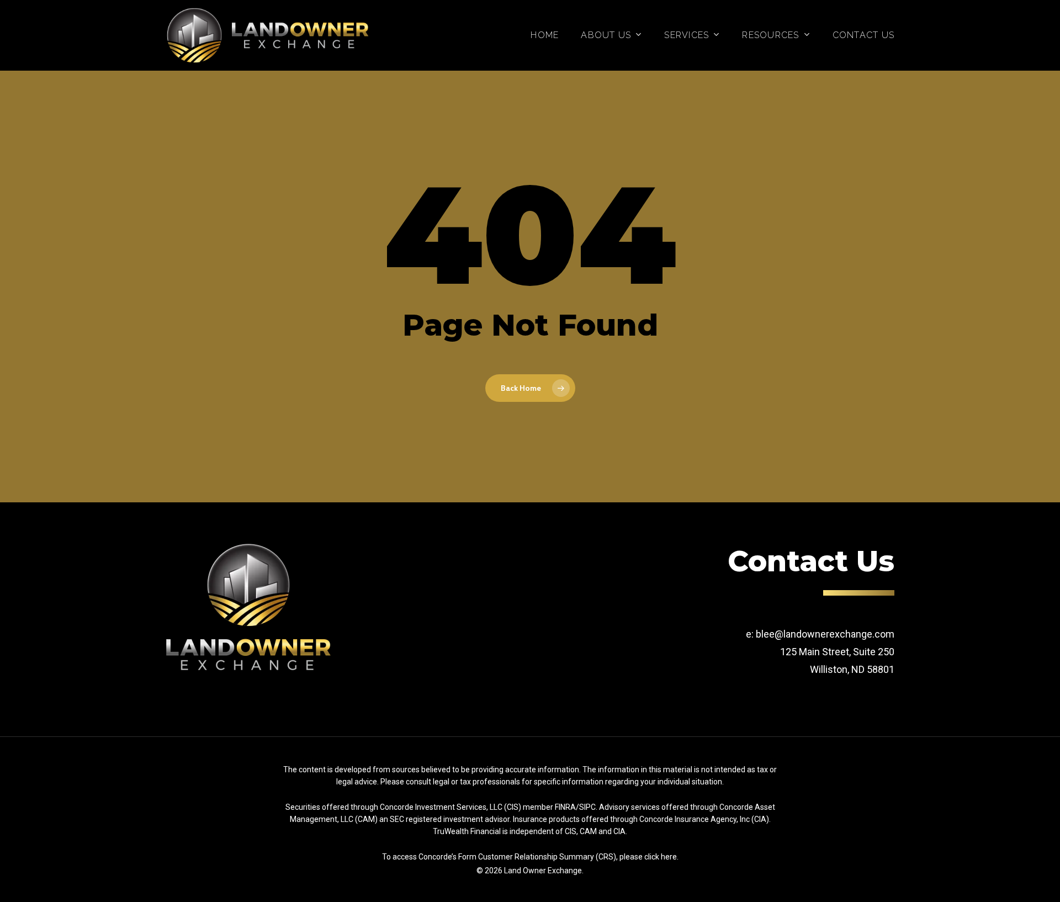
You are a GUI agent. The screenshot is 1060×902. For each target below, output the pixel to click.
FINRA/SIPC (575, 807)
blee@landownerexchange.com (825, 634)
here (669, 856)
